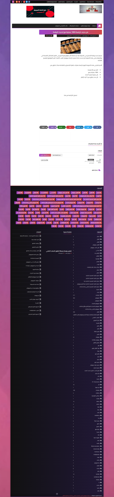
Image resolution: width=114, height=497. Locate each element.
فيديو (20, 209)
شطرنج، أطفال (69, 209)
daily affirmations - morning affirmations (29, 236)
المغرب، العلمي (65, 206)
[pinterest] (19, 2)
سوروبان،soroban (81, 209)
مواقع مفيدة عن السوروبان (33, 288)
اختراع (98, 193)
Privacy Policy (98, 2)
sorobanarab (89, 226)
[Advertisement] (70, 85)
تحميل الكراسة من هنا (70, 95)
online (48, 223)
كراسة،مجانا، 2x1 (21, 213)
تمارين (98, 209)
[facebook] (29, 2)
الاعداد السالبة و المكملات (33, 292)
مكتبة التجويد (82, 2)
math (27, 219)
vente (60, 226)
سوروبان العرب (67, 253)
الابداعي (52, 193)
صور (61, 209)
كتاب (37, 213)
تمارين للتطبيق (69, 2)
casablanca (96, 219)
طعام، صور (35, 209)
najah (55, 223)
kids (44, 219)
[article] (56, 136)
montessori (73, 223)
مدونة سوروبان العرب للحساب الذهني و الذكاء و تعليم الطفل (76, 495)
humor (50, 219)
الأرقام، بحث (43, 193)
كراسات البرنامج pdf (74, 26)
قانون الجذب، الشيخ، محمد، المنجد (58, 213)
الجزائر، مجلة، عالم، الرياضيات (86, 196)
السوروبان (68, 36)
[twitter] (27, 2)
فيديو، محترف (73, 213)
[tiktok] (22, 2)
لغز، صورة (91, 216)
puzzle (32, 223)
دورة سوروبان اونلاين (85, 26)
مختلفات (75, 216)
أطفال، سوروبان (75, 193)
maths (20, 219)
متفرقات (83, 216)
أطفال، (84, 193)
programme (40, 223)
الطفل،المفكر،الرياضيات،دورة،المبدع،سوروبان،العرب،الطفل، (86, 206)
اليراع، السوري (54, 206)
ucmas (67, 226)
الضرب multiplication (34, 310)
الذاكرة (26, 199)
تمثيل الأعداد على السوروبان (32, 262)
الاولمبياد (27, 193)
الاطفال (35, 193)
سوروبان (91, 209)
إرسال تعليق (43, 160)
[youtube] (24, 2)
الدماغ (74, 196)
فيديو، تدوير (96, 213)
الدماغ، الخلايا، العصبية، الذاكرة (54, 196)
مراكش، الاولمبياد (65, 216)
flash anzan (81, 219)
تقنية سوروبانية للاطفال (52, 2)
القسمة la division (34, 258)
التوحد (98, 196)
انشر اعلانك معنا (90, 2)
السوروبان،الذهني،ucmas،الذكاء (29, 203)
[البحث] (13, 2)
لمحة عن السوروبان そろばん (32, 266)
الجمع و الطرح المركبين (33, 314)
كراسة (30, 213)
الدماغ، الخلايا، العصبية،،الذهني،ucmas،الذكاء (43, 199)
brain (27, 216)
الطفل (16, 203)
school (24, 223)
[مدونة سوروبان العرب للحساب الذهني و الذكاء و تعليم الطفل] (90, 9)
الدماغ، (67, 196)
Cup (89, 219)
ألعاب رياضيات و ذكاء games (32, 251)
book (33, 216)
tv (73, 226)
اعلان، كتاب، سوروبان (62, 193)
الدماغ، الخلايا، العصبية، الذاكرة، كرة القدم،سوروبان (68, 199)
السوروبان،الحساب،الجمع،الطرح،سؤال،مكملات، (51, 203)
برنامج (38, 206)
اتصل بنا (76, 2)
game (73, 219)
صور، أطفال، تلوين (52, 209)
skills (18, 223)
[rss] (17, 2)
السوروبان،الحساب (70, 203)
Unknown (91, 160)
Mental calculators (95, 223)
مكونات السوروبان (35, 281)
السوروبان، (80, 203)
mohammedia (84, 223)
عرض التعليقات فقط (57, 155)
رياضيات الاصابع (61, 2)
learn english (36, 219)
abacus (47, 216)
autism (40, 216)
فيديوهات (36, 296)
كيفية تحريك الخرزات (34, 273)
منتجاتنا (94, 26)
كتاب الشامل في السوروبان (61, 26)
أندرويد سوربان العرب (34, 299)
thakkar (80, 226)
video (53, 226)
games (66, 219)
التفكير (19, 193)
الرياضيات (97, 203)
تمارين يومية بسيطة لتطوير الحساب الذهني (59, 251)
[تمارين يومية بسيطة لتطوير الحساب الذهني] (56, 242)
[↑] (57, 494)
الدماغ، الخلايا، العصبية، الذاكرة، (37, 196)
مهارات (55, 216)
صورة (42, 209)
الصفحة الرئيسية (76, 36)
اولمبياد (45, 206)
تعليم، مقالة (23, 206)
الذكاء (19, 199)
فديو (27, 209)
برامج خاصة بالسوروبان (34, 255)
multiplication (64, 223)
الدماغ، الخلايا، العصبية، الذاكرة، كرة (91, 199)
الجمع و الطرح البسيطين (33, 307)
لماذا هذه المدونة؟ (34, 284)
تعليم (31, 206)
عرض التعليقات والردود (44, 155)
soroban (97, 226)
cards (20, 216)
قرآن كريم (44, 213)
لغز (98, 216)
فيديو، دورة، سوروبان (85, 213)
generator (58, 219)
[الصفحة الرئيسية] (99, 26)
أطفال (91, 193)
